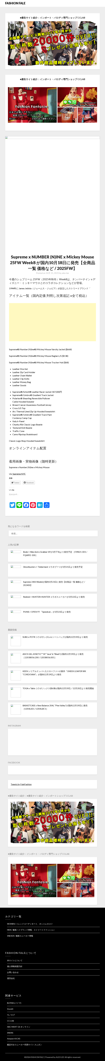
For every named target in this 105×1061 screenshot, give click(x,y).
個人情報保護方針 (14, 966)
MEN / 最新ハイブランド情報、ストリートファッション (31, 930)
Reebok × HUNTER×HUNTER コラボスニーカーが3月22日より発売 (54, 597)
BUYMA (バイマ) (14, 1003)
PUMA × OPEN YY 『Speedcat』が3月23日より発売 (47, 612)
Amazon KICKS (13, 1038)
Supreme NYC (19, 473)
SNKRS (10, 1033)
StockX (10, 1009)
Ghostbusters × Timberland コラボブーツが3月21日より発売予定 (53, 567)
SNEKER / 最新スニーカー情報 (20, 936)
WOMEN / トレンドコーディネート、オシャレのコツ (30, 924)
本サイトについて (14, 960)
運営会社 (11, 978)
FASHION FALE (15, 3)
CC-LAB (10, 1021)
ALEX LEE (60, 1057)
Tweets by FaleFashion (21, 784)
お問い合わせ (13, 972)
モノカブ (11, 1015)
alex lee (65, 273)
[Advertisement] (52, 322)
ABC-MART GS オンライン (18, 1027)
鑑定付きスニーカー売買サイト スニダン (24, 1044)
